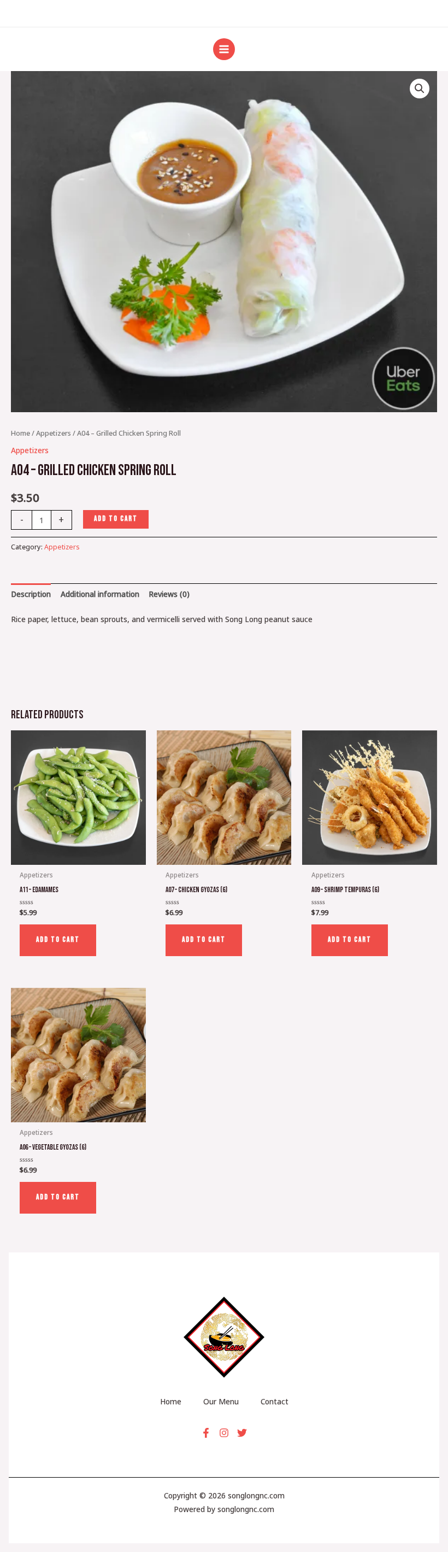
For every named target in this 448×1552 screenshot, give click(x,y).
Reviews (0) (169, 594)
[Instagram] (224, 1433)
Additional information (100, 594)
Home (20, 433)
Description (31, 594)
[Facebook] (206, 1433)
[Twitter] (242, 1433)
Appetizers (53, 433)
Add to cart (116, 518)
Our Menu (221, 1401)
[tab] (31, 594)
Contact (274, 1401)
